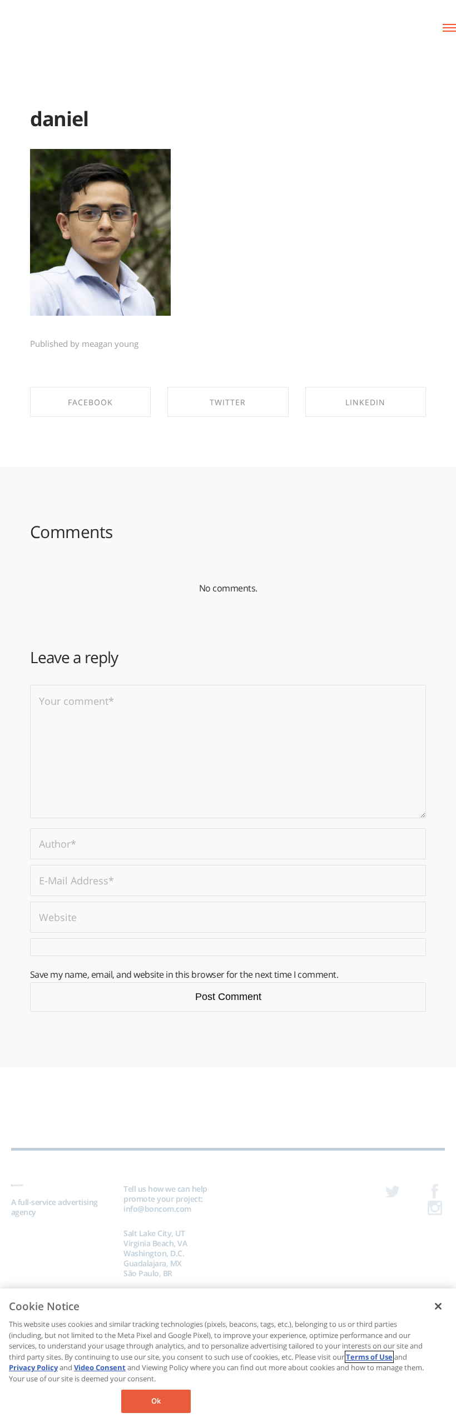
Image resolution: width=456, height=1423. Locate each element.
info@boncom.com (157, 1208)
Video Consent (100, 1367)
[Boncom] (55, 26)
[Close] (438, 1306)
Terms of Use (369, 1357)
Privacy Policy (33, 1367)
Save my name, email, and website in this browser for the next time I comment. (184, 974)
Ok (156, 1401)
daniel (59, 118)
